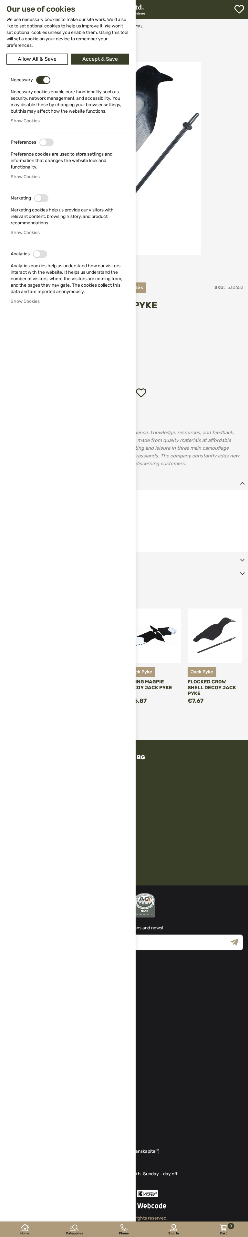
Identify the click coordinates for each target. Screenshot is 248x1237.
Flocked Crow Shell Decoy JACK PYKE (212, 687)
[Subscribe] (236, 942)
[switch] (43, 80)
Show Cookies (25, 121)
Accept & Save (100, 59)
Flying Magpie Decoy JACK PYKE (149, 684)
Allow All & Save (37, 59)
